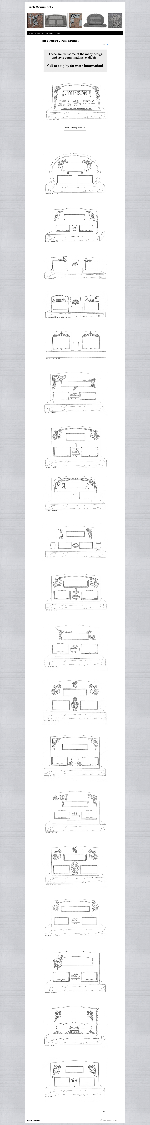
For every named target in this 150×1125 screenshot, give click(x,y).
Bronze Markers (39, 33)
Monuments (49, 33)
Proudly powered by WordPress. (110, 1120)
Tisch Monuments (40, 7)
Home (31, 33)
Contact (57, 33)
